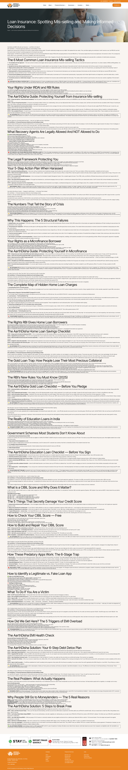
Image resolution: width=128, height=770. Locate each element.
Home (44, 5)
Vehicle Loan (67, 757)
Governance (71, 5)
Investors (80, 5)
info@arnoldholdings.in (12, 762)
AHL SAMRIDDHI (104, 1)
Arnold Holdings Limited (21, 768)
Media (87, 5)
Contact (47, 761)
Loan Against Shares (69, 762)
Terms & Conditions (88, 757)
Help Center (86, 754)
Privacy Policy (86, 756)
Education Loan (68, 759)
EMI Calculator (117, 1)
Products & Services (60, 5)
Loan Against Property (69, 761)
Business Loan (68, 754)
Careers (111, 1)
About (50, 5)
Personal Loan (68, 756)
